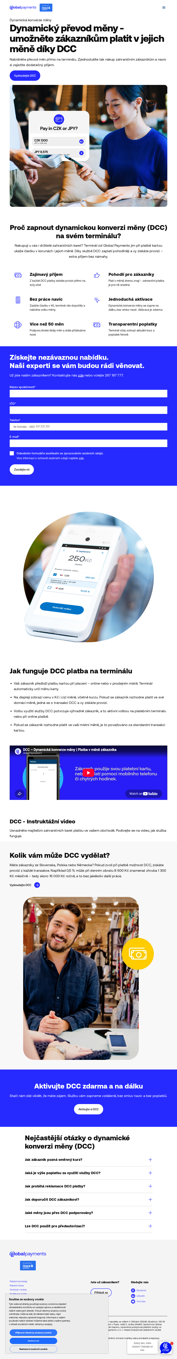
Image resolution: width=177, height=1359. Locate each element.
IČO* (13, 403)
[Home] (31, 7)
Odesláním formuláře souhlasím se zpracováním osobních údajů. (60, 453)
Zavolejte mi (21, 469)
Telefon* (15, 420)
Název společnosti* (23, 387)
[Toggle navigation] (163, 7)
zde (81, 375)
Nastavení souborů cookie (33, 1349)
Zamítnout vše (33, 1341)
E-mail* (14, 436)
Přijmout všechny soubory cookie (33, 1332)
